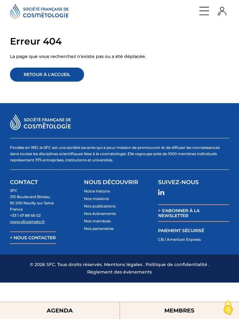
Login (222, 11)
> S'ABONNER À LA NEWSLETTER (178, 213)
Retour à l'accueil (47, 74)
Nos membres (97, 221)
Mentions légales (123, 264)
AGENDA (60, 310)
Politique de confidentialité (176, 264)
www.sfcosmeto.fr (27, 221)
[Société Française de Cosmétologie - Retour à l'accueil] (39, 11)
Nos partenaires (99, 228)
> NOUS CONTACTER (33, 237)
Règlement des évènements (119, 272)
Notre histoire (97, 191)
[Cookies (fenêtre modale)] (228, 308)
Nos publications (99, 206)
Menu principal (204, 11)
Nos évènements (100, 213)
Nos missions (96, 198)
